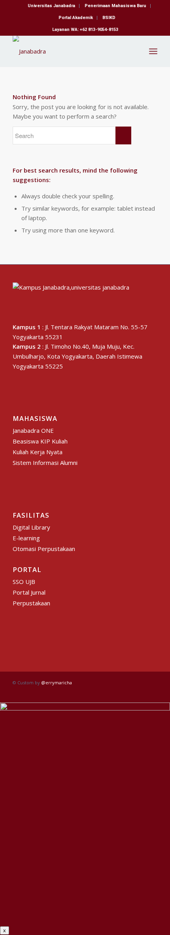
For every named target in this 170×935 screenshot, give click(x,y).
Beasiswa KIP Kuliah (40, 441)
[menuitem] (51, 6)
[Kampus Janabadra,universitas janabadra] (70, 51)
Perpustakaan (31, 603)
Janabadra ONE (33, 430)
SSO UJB (24, 582)
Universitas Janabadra (51, 5)
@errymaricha (56, 682)
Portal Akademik (76, 17)
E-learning (26, 538)
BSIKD (108, 17)
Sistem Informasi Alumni (45, 463)
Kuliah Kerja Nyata (37, 452)
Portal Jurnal (29, 592)
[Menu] (153, 51)
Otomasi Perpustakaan (44, 549)
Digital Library (31, 527)
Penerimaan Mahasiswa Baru (115, 5)
